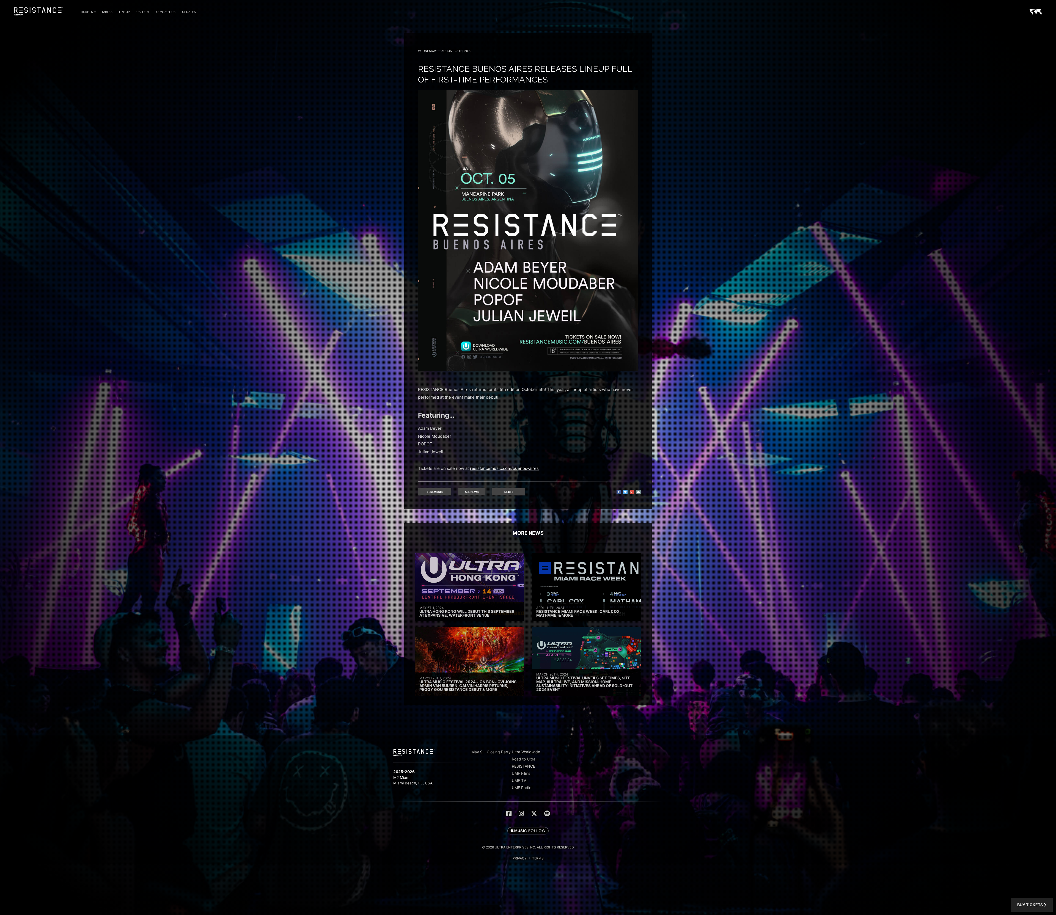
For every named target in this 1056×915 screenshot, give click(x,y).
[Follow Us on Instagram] (521, 813)
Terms (538, 858)
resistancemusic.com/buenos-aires (504, 468)
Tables (106, 12)
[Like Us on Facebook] (509, 813)
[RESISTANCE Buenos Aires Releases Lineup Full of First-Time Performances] (528, 370)
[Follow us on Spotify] (547, 813)
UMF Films (521, 773)
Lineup (124, 12)
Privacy (520, 858)
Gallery (143, 12)
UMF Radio (521, 787)
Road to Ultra (523, 759)
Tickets (86, 12)
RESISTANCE (523, 766)
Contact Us (165, 12)
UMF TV (519, 780)
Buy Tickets (1030, 904)
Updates (189, 12)
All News (472, 492)
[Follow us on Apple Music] (528, 831)
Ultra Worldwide (526, 751)
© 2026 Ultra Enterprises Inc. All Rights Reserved (528, 847)
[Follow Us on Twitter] (534, 813)
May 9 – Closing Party (491, 751)
